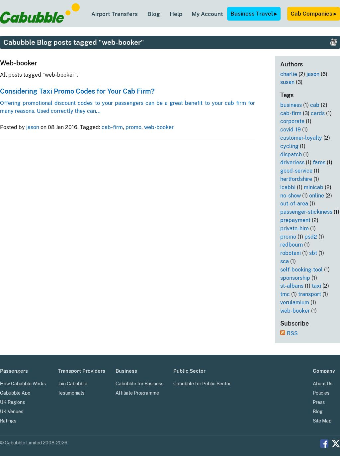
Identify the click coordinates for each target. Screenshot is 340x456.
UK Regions (12, 402)
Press (319, 402)
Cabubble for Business (139, 383)
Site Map (322, 420)
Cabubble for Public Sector (202, 383)
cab (314, 105)
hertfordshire (296, 179)
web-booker (159, 127)
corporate (292, 121)
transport (309, 294)
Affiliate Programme (137, 393)
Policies (321, 393)
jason (32, 127)
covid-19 (290, 129)
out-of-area (294, 203)
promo (133, 127)
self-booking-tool (301, 269)
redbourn (291, 245)
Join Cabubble (72, 383)
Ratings (8, 420)
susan (287, 82)
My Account (207, 14)
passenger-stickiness (306, 212)
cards (318, 113)
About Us (322, 383)
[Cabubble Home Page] (40, 22)
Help (176, 14)
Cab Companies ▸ (314, 13)
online (316, 195)
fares (319, 162)
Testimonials (71, 393)
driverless (292, 162)
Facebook (324, 443)
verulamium (294, 302)
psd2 (310, 237)
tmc (285, 294)
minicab (313, 187)
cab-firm (112, 127)
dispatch (291, 154)
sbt (313, 253)
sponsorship (295, 278)
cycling (289, 146)
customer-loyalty (301, 138)
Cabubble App (15, 393)
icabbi (288, 187)
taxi (316, 286)
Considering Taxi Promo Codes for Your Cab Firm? (77, 91)
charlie (288, 74)
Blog (153, 14)
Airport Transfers (114, 14)
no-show (290, 195)
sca (284, 261)
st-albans (291, 286)
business (291, 105)
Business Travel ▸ (253, 13)
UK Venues (11, 411)
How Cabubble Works (23, 383)
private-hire (294, 228)
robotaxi (290, 253)
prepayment (295, 220)
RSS (292, 333)
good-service (296, 171)
